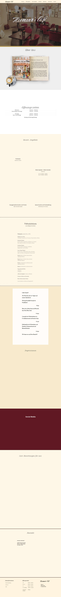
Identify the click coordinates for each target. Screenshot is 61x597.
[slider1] (30, 361)
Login (6, 586)
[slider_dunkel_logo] (30, 374)
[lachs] (47, 387)
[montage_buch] (13, 374)
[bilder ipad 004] (30, 400)
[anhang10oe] (13, 361)
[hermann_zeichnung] (47, 361)
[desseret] (47, 374)
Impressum (6, 584)
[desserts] (13, 387)
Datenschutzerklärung (8, 582)
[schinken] (13, 400)
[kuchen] (30, 387)
